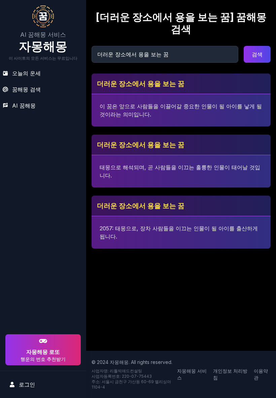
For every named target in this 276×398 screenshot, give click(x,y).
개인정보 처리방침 (230, 374)
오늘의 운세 (26, 73)
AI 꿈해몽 (24, 105)
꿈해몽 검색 (26, 89)
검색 (257, 54)
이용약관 (261, 374)
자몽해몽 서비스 (192, 374)
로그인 (27, 384)
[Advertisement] (42, 289)
